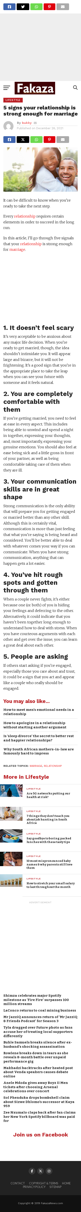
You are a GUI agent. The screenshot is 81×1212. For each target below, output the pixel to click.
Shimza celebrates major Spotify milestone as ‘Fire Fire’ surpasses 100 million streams (36, 1000)
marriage (17, 249)
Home (66, 1183)
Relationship (53, 766)
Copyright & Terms (43, 1183)
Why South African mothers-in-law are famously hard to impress (38, 751)
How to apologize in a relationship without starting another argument (34, 725)
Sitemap (55, 1187)
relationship (25, 216)
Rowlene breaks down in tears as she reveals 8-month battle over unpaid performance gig (35, 1057)
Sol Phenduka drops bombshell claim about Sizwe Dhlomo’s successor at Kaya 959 (38, 1102)
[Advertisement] (40, 40)
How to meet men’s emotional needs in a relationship (38, 712)
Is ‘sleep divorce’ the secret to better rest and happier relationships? (38, 738)
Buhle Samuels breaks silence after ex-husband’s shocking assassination (37, 1044)
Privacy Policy (34, 1187)
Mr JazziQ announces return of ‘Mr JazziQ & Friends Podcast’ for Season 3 (40, 1019)
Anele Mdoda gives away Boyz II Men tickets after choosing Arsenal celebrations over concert (35, 1087)
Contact (18, 1183)
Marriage (36, 766)
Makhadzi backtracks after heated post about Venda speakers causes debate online (38, 1072)
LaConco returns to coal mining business (39, 1010)
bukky (27, 123)
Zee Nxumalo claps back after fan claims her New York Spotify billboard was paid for (39, 1116)
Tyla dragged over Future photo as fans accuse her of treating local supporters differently (38, 1031)
